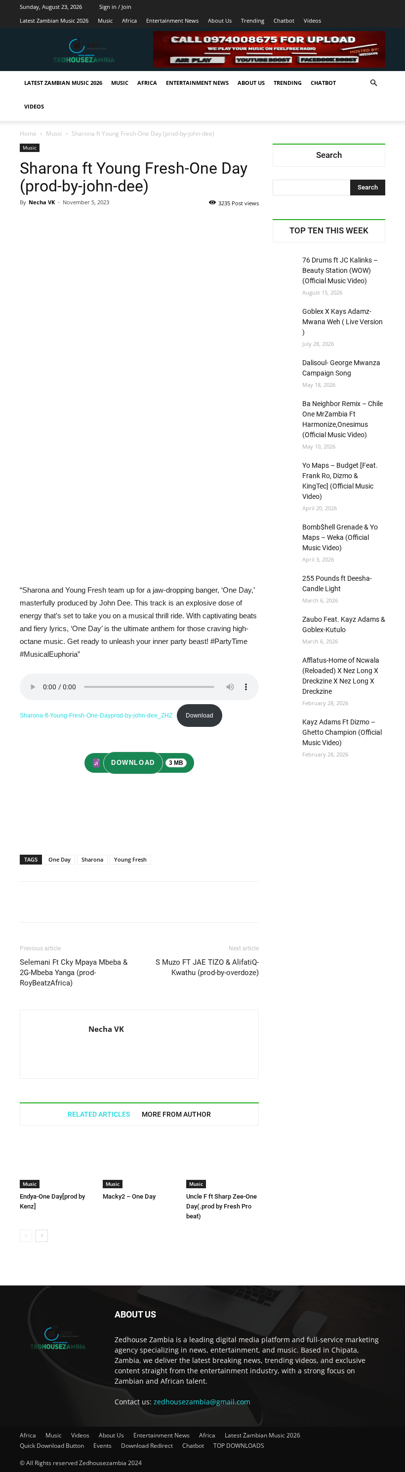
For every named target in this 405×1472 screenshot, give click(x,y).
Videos (312, 20)
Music (105, 20)
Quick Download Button (52, 1445)
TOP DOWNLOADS (238, 1445)
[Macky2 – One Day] (139, 1163)
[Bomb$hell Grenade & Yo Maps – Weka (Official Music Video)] (285, 534)
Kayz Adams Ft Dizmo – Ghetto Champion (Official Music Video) (342, 732)
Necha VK (42, 202)
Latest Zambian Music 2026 (54, 20)
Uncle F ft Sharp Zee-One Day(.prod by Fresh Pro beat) (221, 1206)
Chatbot (284, 20)
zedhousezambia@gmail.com (202, 1401)
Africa (129, 20)
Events (102, 1445)
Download (199, 715)
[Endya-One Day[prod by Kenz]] (56, 1163)
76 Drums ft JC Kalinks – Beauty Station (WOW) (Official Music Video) (340, 270)
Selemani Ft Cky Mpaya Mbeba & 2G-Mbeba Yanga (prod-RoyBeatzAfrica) (73, 972)
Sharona (92, 859)
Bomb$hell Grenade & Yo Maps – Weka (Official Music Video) (340, 537)
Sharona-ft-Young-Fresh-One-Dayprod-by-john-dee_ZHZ (96, 715)
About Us (220, 20)
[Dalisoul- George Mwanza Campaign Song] (285, 370)
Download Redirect (147, 1445)
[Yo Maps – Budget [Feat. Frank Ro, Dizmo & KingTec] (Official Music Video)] (285, 472)
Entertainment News (172, 20)
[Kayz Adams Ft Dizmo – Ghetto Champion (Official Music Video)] (285, 729)
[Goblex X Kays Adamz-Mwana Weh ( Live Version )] (285, 318)
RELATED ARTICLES (99, 1114)
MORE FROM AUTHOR (176, 1114)
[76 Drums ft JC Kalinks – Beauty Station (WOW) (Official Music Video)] (285, 267)
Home (28, 133)
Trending (252, 20)
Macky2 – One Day (129, 1196)
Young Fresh (130, 859)
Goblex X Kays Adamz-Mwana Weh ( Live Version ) (342, 321)
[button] (373, 83)
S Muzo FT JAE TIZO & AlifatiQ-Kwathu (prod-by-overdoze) (207, 967)
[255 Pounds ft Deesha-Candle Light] (285, 585)
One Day (59, 859)
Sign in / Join (115, 6)
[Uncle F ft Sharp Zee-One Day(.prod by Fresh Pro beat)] (222, 1163)
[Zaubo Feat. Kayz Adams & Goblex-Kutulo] (285, 626)
